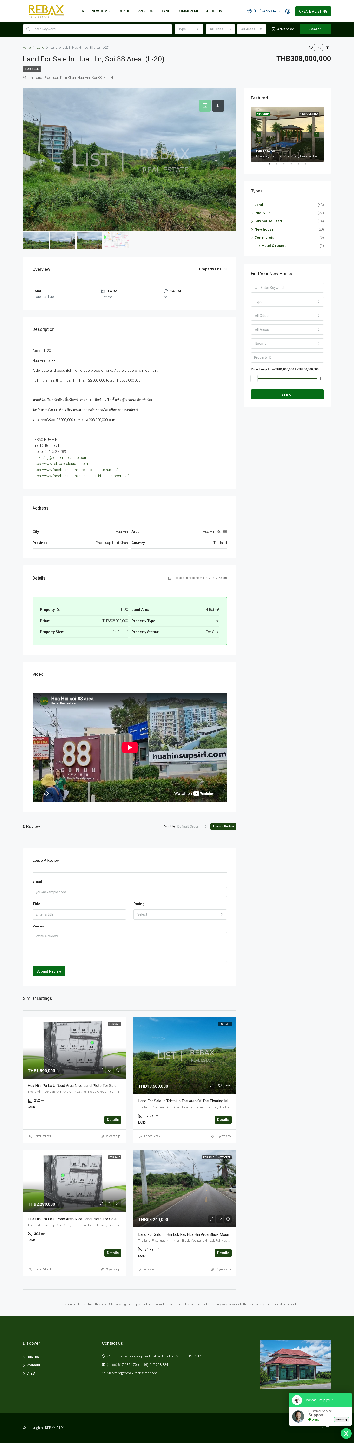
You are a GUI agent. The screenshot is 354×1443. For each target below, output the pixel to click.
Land (259, 205)
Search (315, 29)
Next (316, 134)
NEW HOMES (101, 11)
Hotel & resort (274, 246)
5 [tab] (300, 165)
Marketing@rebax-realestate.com (132, 1373)
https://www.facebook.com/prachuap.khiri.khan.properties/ (81, 476)
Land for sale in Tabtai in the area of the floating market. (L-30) (193, 1101)
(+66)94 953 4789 (266, 11)
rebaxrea (149, 1269)
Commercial (188, 11)
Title (36, 904)
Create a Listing (313, 11)
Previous (258, 134)
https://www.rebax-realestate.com (60, 464)
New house (264, 229)
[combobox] (189, 29)
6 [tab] (308, 165)
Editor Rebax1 (42, 1136)
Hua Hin (32, 1357)
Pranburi (33, 1365)
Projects (146, 11)
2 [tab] (279, 165)
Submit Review (48, 971)
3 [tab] (286, 165)
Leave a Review (223, 826)
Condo (124, 11)
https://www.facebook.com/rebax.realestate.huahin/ (75, 470)
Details (113, 1120)
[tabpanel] (287, 134)
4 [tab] (293, 165)
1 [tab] (271, 165)
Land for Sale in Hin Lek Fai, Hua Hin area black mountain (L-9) (191, 1234)
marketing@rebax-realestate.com (60, 458)
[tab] (205, 106)
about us (214, 11)
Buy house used (268, 221)
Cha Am (32, 1373)
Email (37, 881)
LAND (166, 11)
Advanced (285, 29)
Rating (138, 904)
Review (39, 926)
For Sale (32, 69)
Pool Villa (263, 213)
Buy (81, 11)
